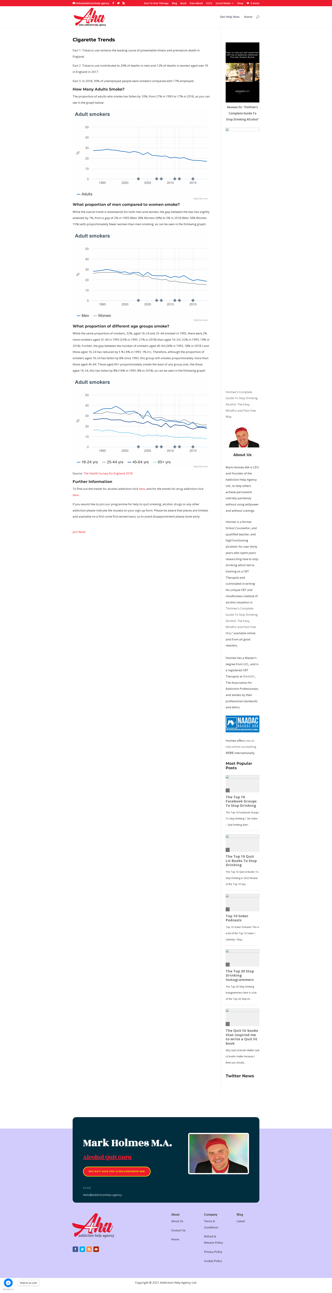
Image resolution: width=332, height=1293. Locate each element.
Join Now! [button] (79, 532)
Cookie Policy (213, 1261)
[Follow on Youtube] (96, 1249)
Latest (241, 1221)
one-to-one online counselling (241, 747)
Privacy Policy (213, 1252)
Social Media (223, 3)
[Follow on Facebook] (75, 1249)
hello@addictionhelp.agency (102, 1195)
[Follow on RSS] (89, 1249)
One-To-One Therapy (156, 3)
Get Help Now (229, 17)
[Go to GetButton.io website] (8, 1289)
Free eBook (196, 3)
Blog (174, 3)
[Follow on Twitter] (82, 1249)
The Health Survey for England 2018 (108, 473)
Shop (240, 3)
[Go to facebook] (8, 1282)
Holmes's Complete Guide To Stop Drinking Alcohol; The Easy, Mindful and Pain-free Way (242, 404)
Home (248, 17)
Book (183, 3)
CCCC (209, 3)
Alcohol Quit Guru (107, 1157)
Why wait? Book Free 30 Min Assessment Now (117, 1171)
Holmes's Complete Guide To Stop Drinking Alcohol (242, 113)
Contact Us (178, 1230)
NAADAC (249, 676)
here (142, 489)
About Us (177, 1221)
